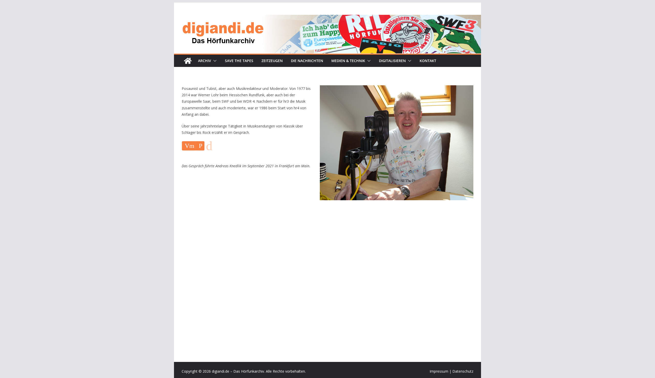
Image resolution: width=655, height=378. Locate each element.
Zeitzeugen (272, 60)
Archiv (204, 60)
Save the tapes (239, 60)
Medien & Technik (348, 60)
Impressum (439, 371)
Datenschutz (462, 371)
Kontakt (428, 60)
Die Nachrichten (307, 60)
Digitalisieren (392, 60)
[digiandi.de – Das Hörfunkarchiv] (188, 61)
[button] (214, 60)
